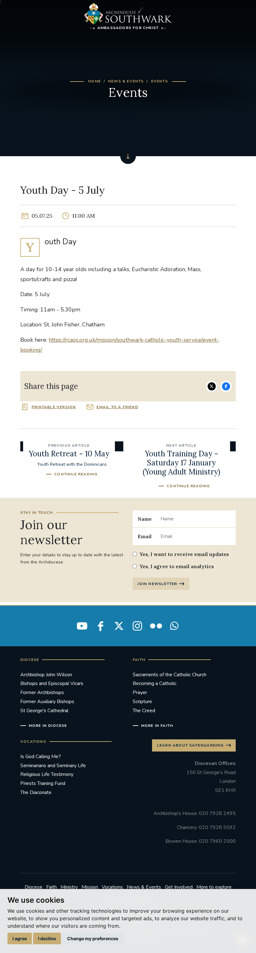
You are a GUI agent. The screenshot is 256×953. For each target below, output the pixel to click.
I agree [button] (19, 938)
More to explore (214, 887)
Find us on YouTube (82, 626)
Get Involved (179, 887)
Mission (89, 887)
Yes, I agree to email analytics (177, 566)
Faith (51, 887)
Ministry (69, 887)
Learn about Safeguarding (190, 745)
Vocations (112, 887)
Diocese (33, 887)
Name (145, 519)
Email (145, 536)
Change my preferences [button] (92, 938)
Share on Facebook (226, 386)
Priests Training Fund (42, 783)
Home (94, 81)
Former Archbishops (42, 692)
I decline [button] (47, 938)
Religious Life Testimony (46, 774)
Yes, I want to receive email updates (184, 554)
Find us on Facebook (100, 626)
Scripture (142, 701)
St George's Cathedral (44, 710)
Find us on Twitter (119, 626)
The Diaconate (36, 792)
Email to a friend (117, 407)
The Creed (144, 710)
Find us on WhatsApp (174, 626)
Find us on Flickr (156, 626)
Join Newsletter (157, 583)
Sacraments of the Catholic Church (169, 674)
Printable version (54, 407)
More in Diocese (48, 725)
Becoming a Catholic (154, 683)
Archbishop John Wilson (46, 674)
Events (159, 81)
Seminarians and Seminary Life (53, 765)
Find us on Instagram (137, 626)
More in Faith (157, 725)
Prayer (140, 692)
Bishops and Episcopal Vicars (51, 683)
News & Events (126, 81)
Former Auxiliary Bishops (47, 701)
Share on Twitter (211, 386)
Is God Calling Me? (40, 756)
